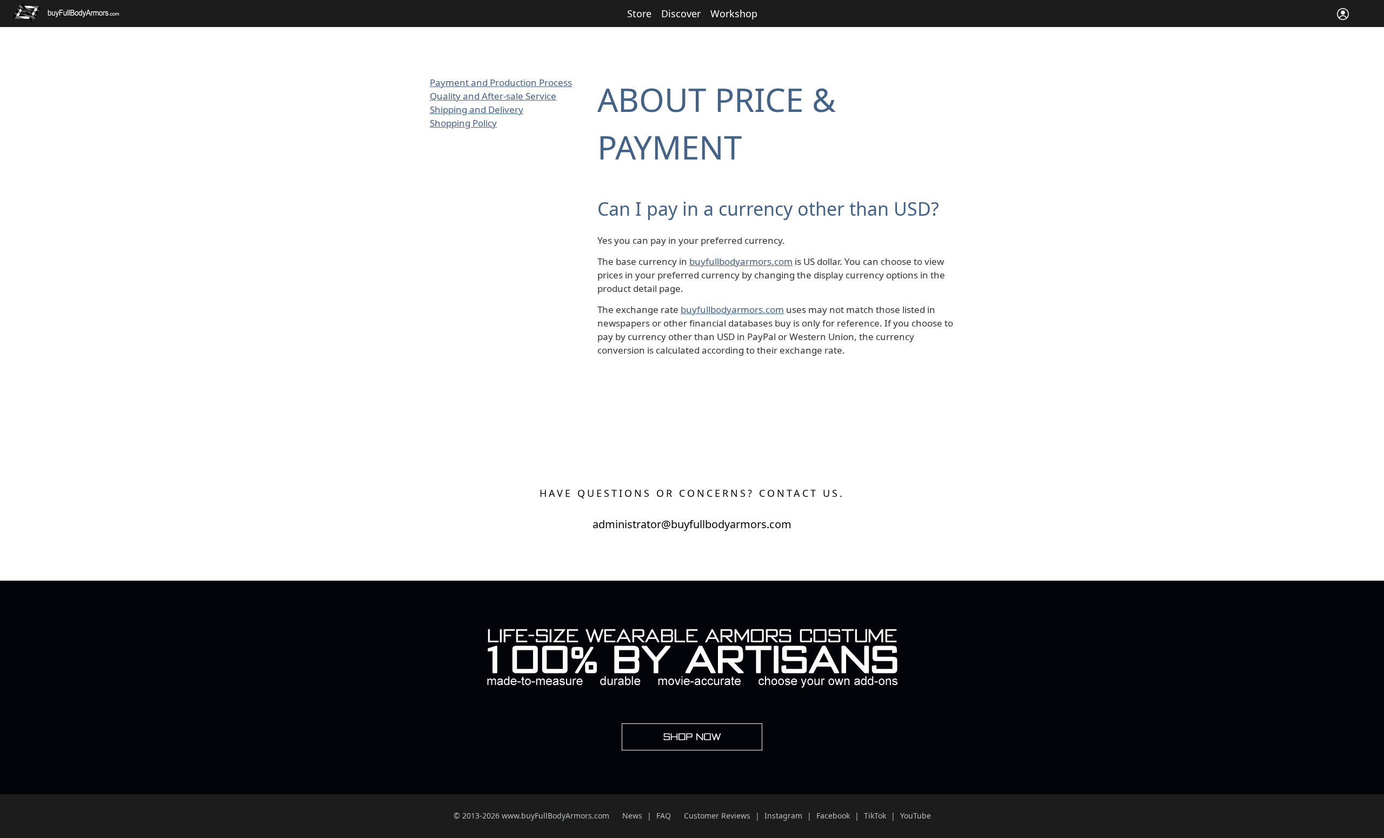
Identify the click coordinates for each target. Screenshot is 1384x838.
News (632, 815)
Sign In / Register (1343, 14)
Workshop (733, 13)
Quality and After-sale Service (493, 96)
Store (639, 13)
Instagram (783, 815)
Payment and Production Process (501, 82)
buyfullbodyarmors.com (741, 261)
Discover (681, 13)
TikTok (875, 815)
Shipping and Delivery (476, 109)
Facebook (833, 815)
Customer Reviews (717, 815)
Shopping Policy (463, 123)
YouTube (915, 815)
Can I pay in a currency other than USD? (768, 208)
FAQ (663, 815)
